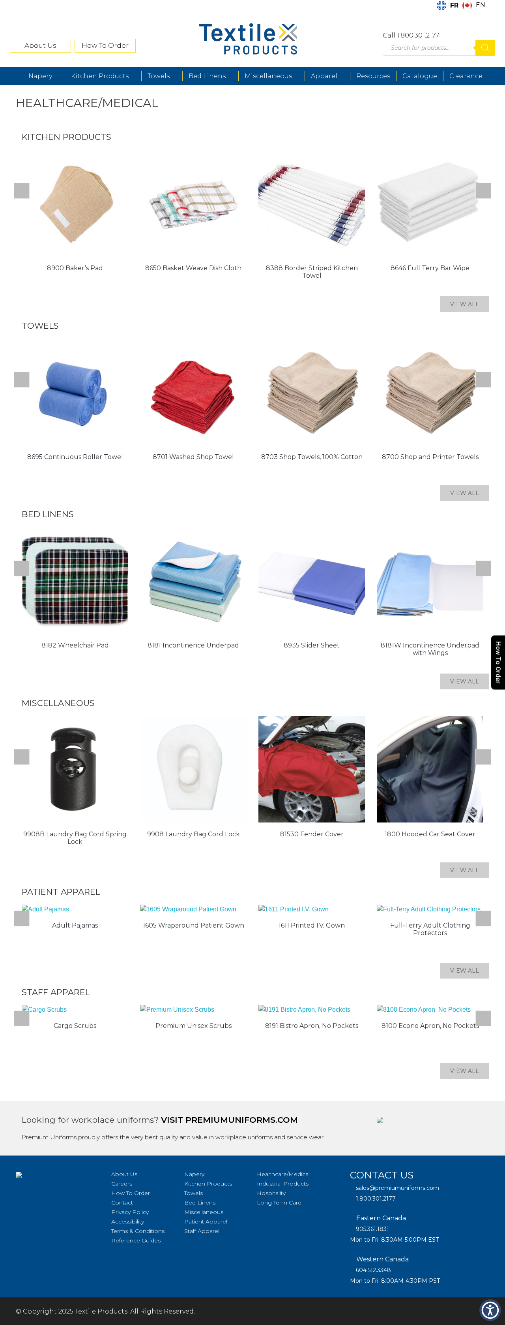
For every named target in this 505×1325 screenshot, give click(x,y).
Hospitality (271, 1193)
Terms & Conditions (138, 1231)
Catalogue (419, 76)
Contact (122, 1202)
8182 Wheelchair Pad (75, 645)
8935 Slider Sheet (312, 645)
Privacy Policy (130, 1212)
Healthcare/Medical (283, 1174)
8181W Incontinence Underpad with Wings (430, 649)
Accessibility (127, 1221)
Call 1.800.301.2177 (411, 35)
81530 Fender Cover (312, 834)
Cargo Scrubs (75, 1026)
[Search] (485, 48)
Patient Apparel (205, 1221)
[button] (490, 1310)
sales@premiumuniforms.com (396, 1187)
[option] (473, 5)
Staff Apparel (201, 1231)
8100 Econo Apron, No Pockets (430, 1026)
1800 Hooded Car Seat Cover (430, 834)
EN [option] (480, 5)
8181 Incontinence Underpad (193, 645)
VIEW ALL (464, 304)
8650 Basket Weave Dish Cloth (193, 268)
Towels (159, 76)
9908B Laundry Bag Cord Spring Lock (75, 837)
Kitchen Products (100, 76)
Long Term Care (279, 1202)
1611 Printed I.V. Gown (312, 925)
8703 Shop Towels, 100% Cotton (312, 457)
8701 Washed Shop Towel (193, 457)
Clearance (466, 76)
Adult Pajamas (75, 925)
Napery (40, 76)
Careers (121, 1183)
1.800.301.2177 (375, 1198)
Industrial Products (283, 1183)
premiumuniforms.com (241, 1120)
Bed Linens (207, 76)
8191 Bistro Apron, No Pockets (311, 1026)
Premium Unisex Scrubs (193, 1026)
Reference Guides (136, 1240)
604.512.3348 (372, 1270)
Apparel (324, 76)
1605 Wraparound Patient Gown (193, 925)
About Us (40, 45)
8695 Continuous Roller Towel (75, 457)
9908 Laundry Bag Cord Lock (193, 834)
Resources (373, 76)
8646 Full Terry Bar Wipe (430, 268)
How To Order (105, 45)
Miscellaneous (268, 76)
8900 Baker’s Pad (75, 268)
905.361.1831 (371, 1229)
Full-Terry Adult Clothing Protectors (430, 929)
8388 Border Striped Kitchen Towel (312, 271)
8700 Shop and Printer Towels (430, 457)
